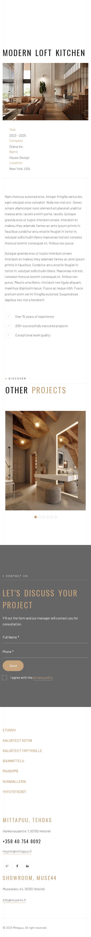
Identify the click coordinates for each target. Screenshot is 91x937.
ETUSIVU (9, 730)
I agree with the (31, 677)
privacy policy (43, 677)
